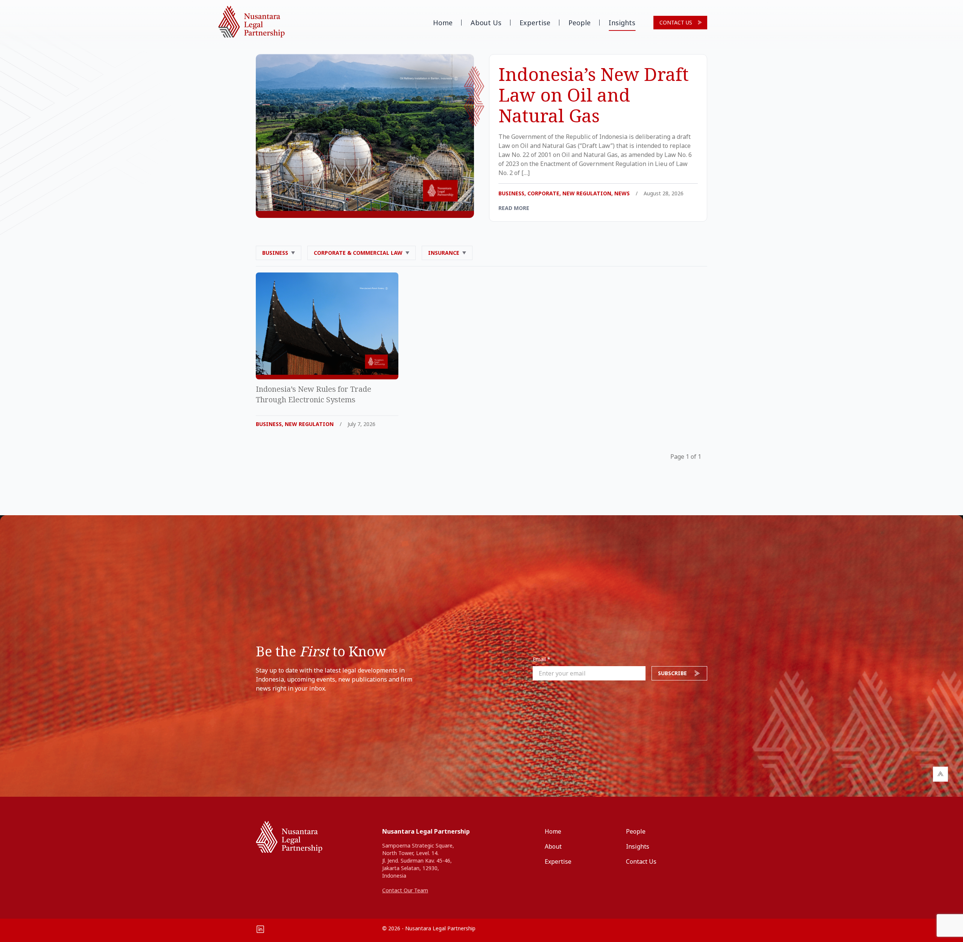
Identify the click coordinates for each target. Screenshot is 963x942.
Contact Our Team (405, 890)
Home (443, 22)
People (579, 22)
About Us (486, 22)
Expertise (534, 22)
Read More (513, 208)
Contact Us (675, 22)
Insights (622, 22)
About (553, 846)
